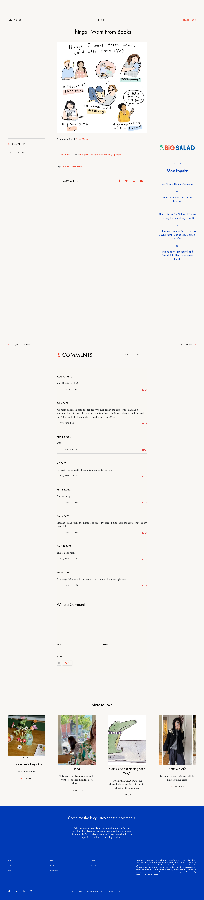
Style (9, 860)
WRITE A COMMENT (19, 152)
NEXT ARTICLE (186, 345)
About (10, 870)
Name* (60, 644)
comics (65, 166)
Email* (106, 644)
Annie (60, 436)
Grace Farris (189, 20)
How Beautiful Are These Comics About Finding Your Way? (127, 768)
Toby (77, 776)
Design (102, 20)
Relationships (54, 865)
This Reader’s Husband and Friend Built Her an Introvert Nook (177, 255)
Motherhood (95, 865)
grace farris (76, 166)
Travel (10, 865)
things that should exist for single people (100, 154)
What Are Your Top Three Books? (177, 199)
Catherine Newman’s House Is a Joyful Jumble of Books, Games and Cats (177, 234)
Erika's (83, 780)
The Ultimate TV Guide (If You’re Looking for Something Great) (177, 216)
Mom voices (67, 154)
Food (51, 860)
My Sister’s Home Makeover (177, 184)
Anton (84, 776)
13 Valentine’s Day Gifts (26, 764)
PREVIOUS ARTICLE (21, 345)
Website (61, 656)
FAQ (50, 870)
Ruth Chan (125, 780)
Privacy (55, 870)
